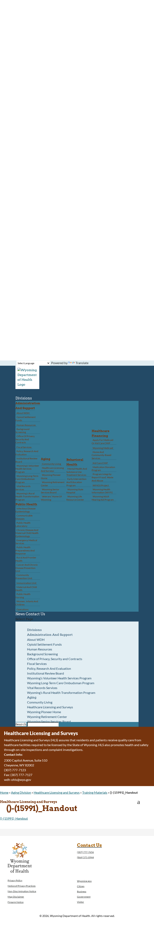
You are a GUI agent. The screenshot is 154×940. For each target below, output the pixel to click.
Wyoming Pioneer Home (51, 476)
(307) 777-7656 (85, 852)
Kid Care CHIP (100, 463)
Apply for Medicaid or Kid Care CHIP (102, 441)
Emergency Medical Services (26, 542)
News (20, 614)
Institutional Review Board (26, 460)
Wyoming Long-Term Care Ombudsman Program (26, 479)
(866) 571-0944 (85, 857)
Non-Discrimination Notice (22, 891)
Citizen (80, 886)
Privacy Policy (15, 880)
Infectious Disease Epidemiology (25, 510)
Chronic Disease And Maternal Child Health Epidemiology (26, 533)
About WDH (22, 413)
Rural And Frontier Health (25, 559)
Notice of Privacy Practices (21, 885)
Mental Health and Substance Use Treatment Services (76, 471)
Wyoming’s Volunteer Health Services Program (27, 468)
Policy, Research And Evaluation (26, 453)
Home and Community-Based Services (101, 455)
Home (4, 792)
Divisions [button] (23, 398)
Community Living (51, 463)
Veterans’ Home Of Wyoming (51, 498)
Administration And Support (50, 635)
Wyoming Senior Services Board (50, 491)
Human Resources (26, 425)
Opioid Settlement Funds (25, 419)
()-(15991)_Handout (14, 818)
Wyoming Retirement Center (52, 484)
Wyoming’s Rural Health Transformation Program (27, 496)
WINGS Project (101, 485)
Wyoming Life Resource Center (75, 498)
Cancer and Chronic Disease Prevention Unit (26, 567)
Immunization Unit (26, 583)
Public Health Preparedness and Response (25, 550)
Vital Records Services (22, 488)
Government (83, 896)
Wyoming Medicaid (103, 448)
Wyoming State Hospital (74, 491)
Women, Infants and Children (26, 603)
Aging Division (21, 792)
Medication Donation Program (103, 469)
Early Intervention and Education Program (76, 482)
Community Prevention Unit (23, 576)
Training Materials (94, 792)
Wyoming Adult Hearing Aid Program (103, 498)
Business (81, 891)
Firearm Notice (15, 902)
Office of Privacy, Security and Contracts (25, 439)
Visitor (80, 901)
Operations (22, 609)
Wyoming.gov (84, 881)
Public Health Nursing (22, 596)
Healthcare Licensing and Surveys (52, 469)
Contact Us (35, 614)
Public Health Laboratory (22, 524)
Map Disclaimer (16, 896)
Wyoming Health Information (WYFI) (102, 491)
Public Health (26, 504)
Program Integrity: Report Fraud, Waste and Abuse (102, 477)
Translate (82, 363)
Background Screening (22, 431)
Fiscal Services (23, 447)
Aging (45, 459)
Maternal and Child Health (26, 589)
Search (20, 724)
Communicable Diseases (23, 517)
